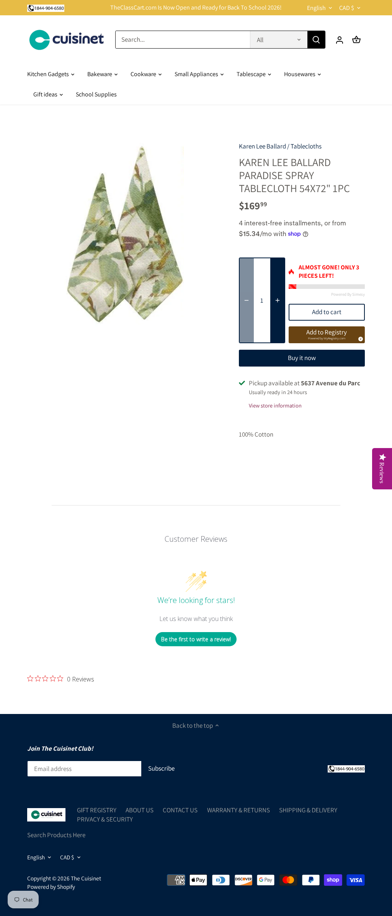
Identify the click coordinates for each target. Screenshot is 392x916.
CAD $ (346, 7)
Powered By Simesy (348, 294)
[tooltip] (359, 337)
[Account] (339, 39)
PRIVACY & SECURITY (105, 819)
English (316, 7)
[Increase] (277, 300)
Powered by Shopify (51, 886)
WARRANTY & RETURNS (238, 810)
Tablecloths (306, 146)
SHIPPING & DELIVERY (308, 810)
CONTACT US (180, 810)
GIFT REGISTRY (96, 810)
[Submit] (316, 39)
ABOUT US (140, 810)
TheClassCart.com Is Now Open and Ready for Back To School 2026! (196, 7)
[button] (327, 334)
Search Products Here (56, 835)
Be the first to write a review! (196, 639)
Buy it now (302, 358)
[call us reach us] (45, 7)
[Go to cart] (356, 39)
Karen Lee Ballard (262, 146)
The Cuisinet (86, 878)
